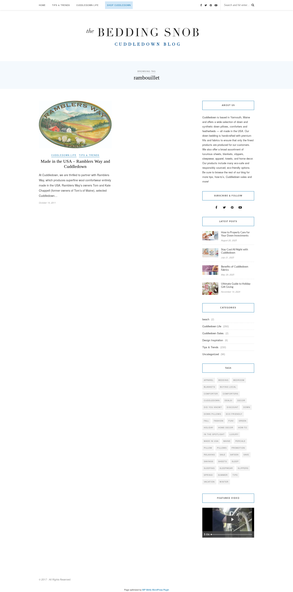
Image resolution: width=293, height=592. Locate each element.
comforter (211, 393)
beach (205, 319)
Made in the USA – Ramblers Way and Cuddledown (75, 164)
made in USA (211, 441)
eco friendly (234, 414)
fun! (231, 420)
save (246, 454)
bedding (223, 380)
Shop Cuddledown (119, 5)
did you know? (213, 407)
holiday (208, 427)
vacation (209, 481)
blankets (209, 387)
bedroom (238, 380)
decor (241, 400)
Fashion (218, 420)
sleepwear (226, 468)
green (242, 420)
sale (222, 454)
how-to (242, 427)
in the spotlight (214, 434)
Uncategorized (210, 354)
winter (224, 481)
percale (240, 441)
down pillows (212, 414)
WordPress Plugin (160, 589)
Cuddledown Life (87, 5)
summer (223, 475)
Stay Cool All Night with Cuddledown (234, 251)
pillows (222, 448)
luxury (234, 434)
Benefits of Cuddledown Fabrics (234, 268)
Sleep (235, 461)
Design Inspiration (212, 340)
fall (206, 420)
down (246, 407)
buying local (228, 387)
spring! (208, 475)
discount (232, 407)
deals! (228, 400)
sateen (234, 454)
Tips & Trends (61, 5)
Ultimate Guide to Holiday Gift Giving (236, 285)
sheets (222, 461)
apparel (208, 380)
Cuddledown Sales (213, 333)
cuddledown (212, 400)
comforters (230, 393)
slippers (243, 468)
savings (208, 461)
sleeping (209, 468)
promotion (238, 448)
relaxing (209, 454)
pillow (208, 448)
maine (226, 441)
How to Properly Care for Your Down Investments (235, 234)
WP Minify (146, 589)
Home (42, 5)
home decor (225, 427)
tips (235, 475)
